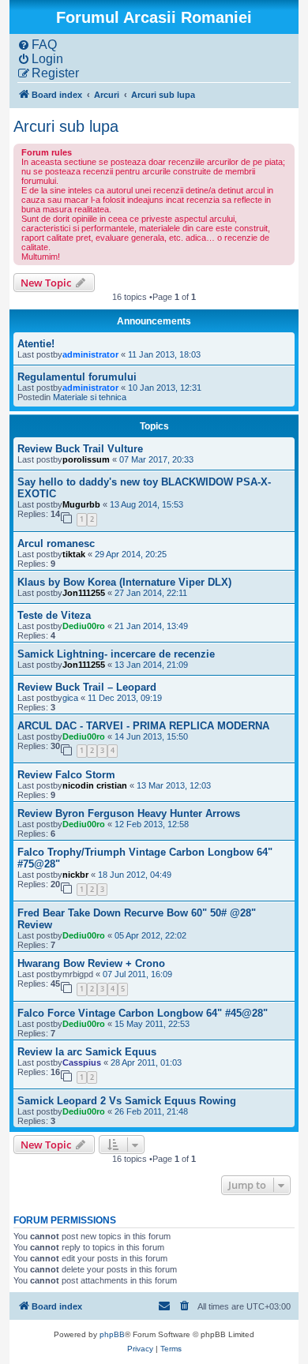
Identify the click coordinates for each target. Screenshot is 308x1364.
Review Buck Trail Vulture (80, 449)
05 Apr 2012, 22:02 (150, 935)
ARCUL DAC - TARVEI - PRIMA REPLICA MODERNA (143, 726)
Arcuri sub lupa (65, 126)
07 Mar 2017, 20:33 (156, 459)
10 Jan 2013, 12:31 (164, 387)
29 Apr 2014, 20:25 (131, 554)
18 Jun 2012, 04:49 (134, 874)
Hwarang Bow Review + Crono (91, 963)
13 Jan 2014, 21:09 (151, 664)
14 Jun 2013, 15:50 (151, 736)
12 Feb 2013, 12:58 (152, 824)
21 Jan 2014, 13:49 (151, 626)
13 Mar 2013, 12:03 (174, 785)
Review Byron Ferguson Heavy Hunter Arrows (128, 813)
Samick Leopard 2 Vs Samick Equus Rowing (126, 1101)
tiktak (73, 554)
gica (70, 698)
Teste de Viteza (54, 615)
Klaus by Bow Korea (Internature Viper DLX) (124, 582)
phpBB (112, 1334)
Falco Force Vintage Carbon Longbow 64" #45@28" (142, 1013)
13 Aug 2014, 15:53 (146, 504)
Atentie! (35, 344)
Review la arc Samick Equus (86, 1052)
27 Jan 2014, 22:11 (151, 593)
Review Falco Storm (66, 775)
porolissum (86, 459)
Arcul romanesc (56, 543)
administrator (90, 354)
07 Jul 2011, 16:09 (137, 974)
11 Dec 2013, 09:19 (125, 698)
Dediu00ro (83, 626)
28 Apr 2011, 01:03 (146, 1062)
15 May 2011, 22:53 (152, 1024)
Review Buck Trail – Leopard (86, 687)
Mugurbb (81, 504)
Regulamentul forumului (77, 377)
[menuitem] (37, 45)
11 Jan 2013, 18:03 (164, 354)
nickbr (75, 874)
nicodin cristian (94, 785)
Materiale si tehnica (89, 397)
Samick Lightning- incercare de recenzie (116, 654)
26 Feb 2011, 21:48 (151, 1111)
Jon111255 (83, 593)
